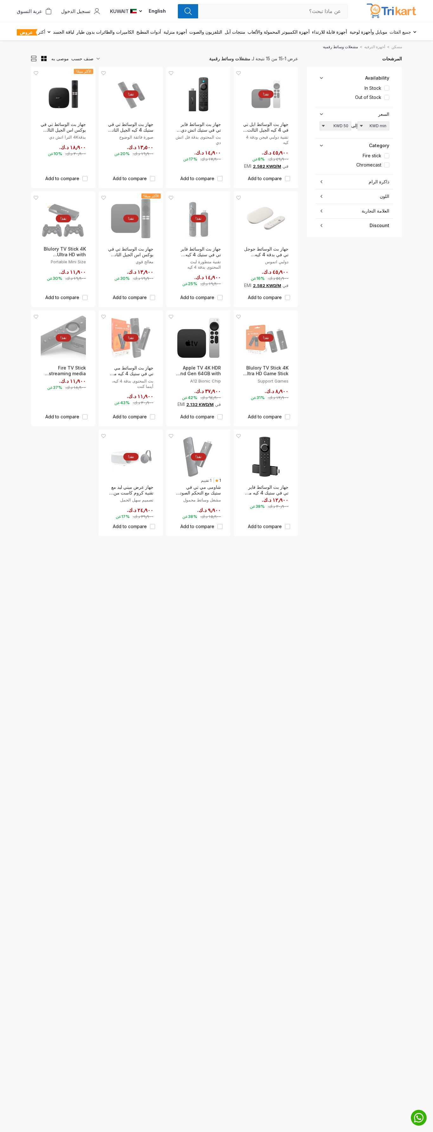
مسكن (396, 46)
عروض (26, 32)
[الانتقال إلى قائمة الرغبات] (238, 73)
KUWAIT (119, 11)
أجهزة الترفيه (374, 46)
